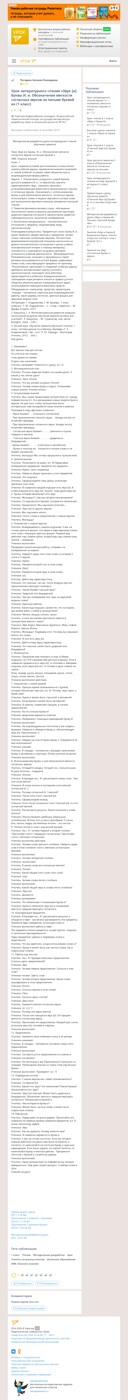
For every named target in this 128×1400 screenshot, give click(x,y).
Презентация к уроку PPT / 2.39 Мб (23, 1213)
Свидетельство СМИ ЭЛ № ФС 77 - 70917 (33, 1335)
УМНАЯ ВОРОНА (39, 1381)
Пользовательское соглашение (27, 1360)
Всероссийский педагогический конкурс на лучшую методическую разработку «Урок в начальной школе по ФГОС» (42, 119)
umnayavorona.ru (39, 1391)
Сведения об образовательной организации (35, 1341)
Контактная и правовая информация (31, 1374)
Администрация (20, 1371)
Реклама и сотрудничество (25, 1357)
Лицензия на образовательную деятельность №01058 (40, 1338)
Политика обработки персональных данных (35, 1364)
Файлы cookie (18, 1367)
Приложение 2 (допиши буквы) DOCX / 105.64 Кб (29, 1226)
